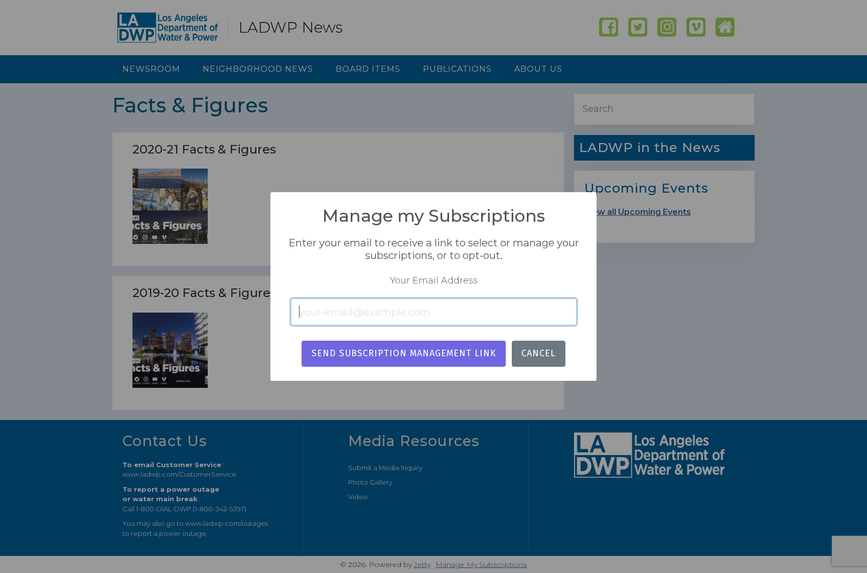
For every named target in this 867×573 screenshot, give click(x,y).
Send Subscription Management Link (404, 353)
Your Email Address (434, 280)
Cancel (538, 353)
